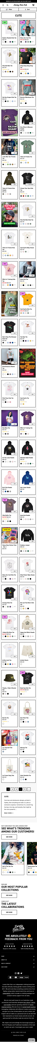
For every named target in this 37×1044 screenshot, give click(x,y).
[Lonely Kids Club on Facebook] (18, 973)
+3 (32, 42)
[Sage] (28, 42)
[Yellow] (8, 71)
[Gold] (10, 255)
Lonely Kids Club (21, 1032)
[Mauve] (5, 71)
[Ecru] (8, 42)
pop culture (27, 1002)
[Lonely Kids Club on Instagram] (16, 973)
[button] (28, 9)
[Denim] (28, 722)
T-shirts (33, 1002)
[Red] (23, 196)
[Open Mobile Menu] (3, 5)
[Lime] (8, 164)
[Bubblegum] (10, 402)
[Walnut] (12, 71)
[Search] (7, 5)
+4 (32, 133)
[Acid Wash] (30, 285)
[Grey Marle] (28, 133)
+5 (14, 636)
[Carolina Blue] (12, 101)
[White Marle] (26, 133)
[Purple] (10, 42)
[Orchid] (5, 694)
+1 (14, 285)
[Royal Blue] (28, 73)
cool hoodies (7, 1005)
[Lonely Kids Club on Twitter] (21, 973)
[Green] (28, 196)
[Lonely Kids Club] (20, 5)
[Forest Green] (12, 42)
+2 (32, 341)
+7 (14, 164)
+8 (14, 42)
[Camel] (12, 164)
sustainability (7, 993)
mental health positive (29, 1007)
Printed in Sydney (18, 1035)
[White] (3, 42)
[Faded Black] (5, 434)
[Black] (5, 42)
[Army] (3, 194)
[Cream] (21, 722)
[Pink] (8, 194)
